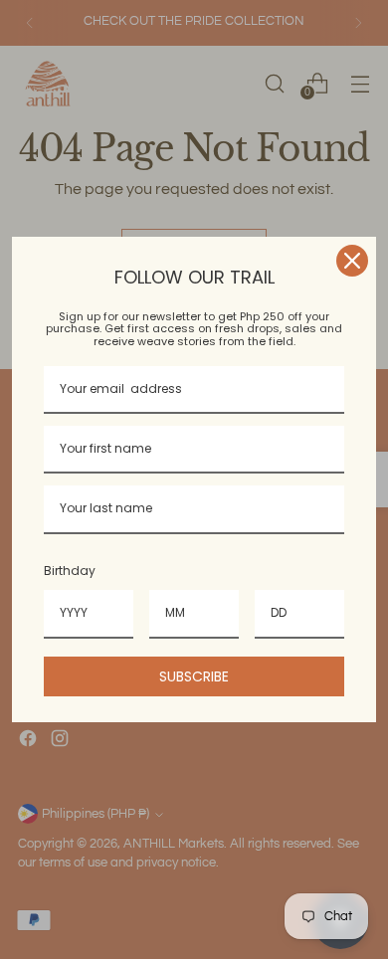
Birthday (70, 570)
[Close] (352, 261)
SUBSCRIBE (194, 676)
